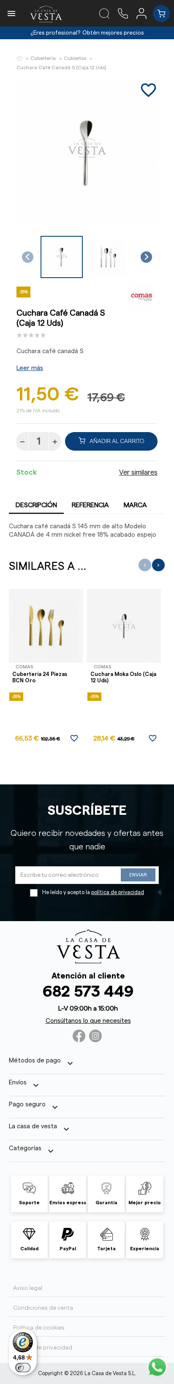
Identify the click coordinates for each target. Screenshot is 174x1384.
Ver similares (138, 472)
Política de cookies (39, 1328)
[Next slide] (146, 257)
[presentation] (145, 565)
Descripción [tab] (36, 505)
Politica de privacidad (42, 1348)
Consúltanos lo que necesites (88, 1021)
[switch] (22, 1367)
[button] (62, 257)
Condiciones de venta (43, 1308)
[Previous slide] (27, 257)
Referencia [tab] (90, 505)
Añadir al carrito (117, 441)
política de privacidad (117, 892)
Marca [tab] (135, 505)
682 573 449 (88, 992)
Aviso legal (27, 1288)
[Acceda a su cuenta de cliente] (144, 13)
